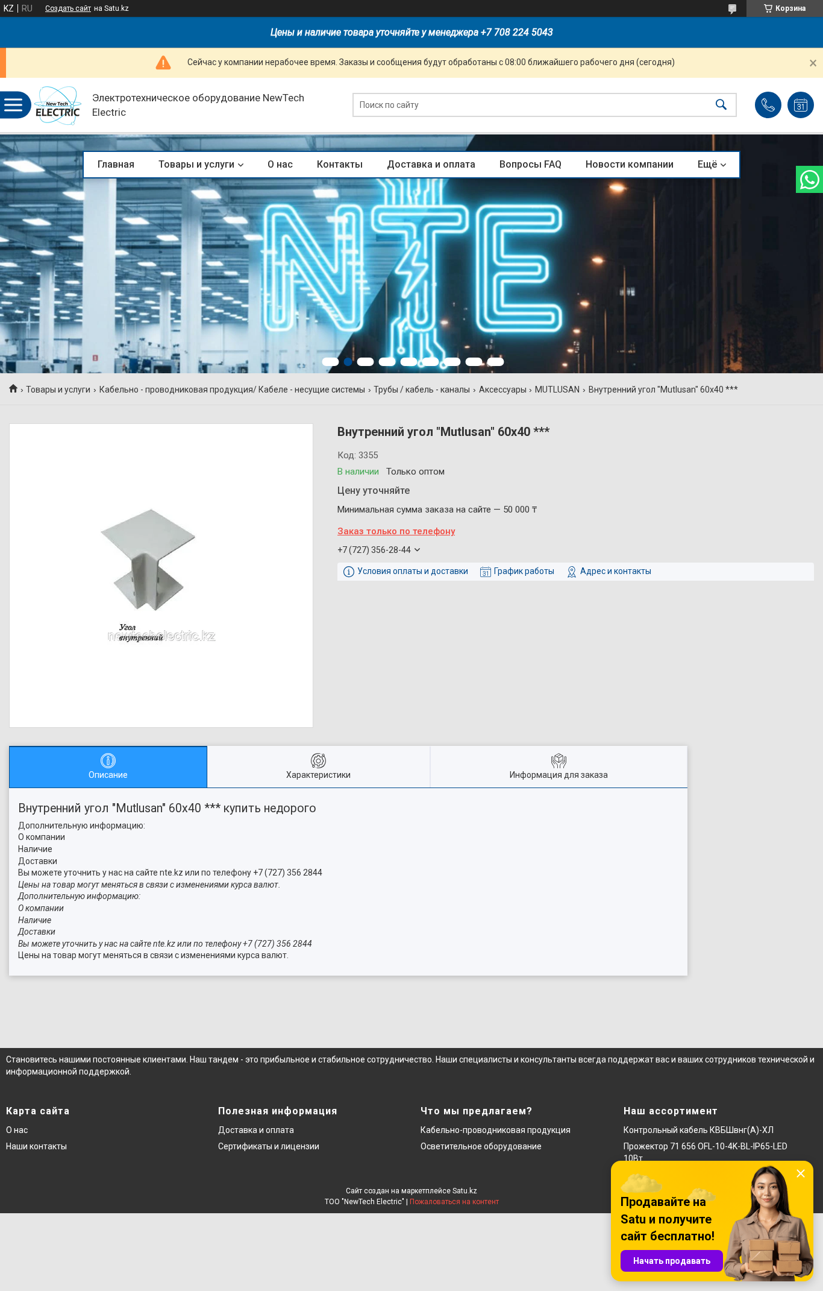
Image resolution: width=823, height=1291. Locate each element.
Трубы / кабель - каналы (422, 389)
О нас (280, 164)
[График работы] (800, 105)
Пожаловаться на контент (454, 1202)
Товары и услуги (196, 164)
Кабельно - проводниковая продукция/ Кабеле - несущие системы (232, 389)
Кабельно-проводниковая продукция (496, 1130)
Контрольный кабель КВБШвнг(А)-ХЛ (699, 1130)
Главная (116, 164)
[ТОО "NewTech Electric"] (58, 105)
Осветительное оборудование (481, 1146)
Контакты (340, 164)
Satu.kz (464, 1191)
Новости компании (630, 164)
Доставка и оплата (431, 164)
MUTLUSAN (557, 389)
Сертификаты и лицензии (268, 1146)
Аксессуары (503, 389)
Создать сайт (68, 8)
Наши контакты (36, 1146)
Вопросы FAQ (530, 164)
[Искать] (721, 105)
